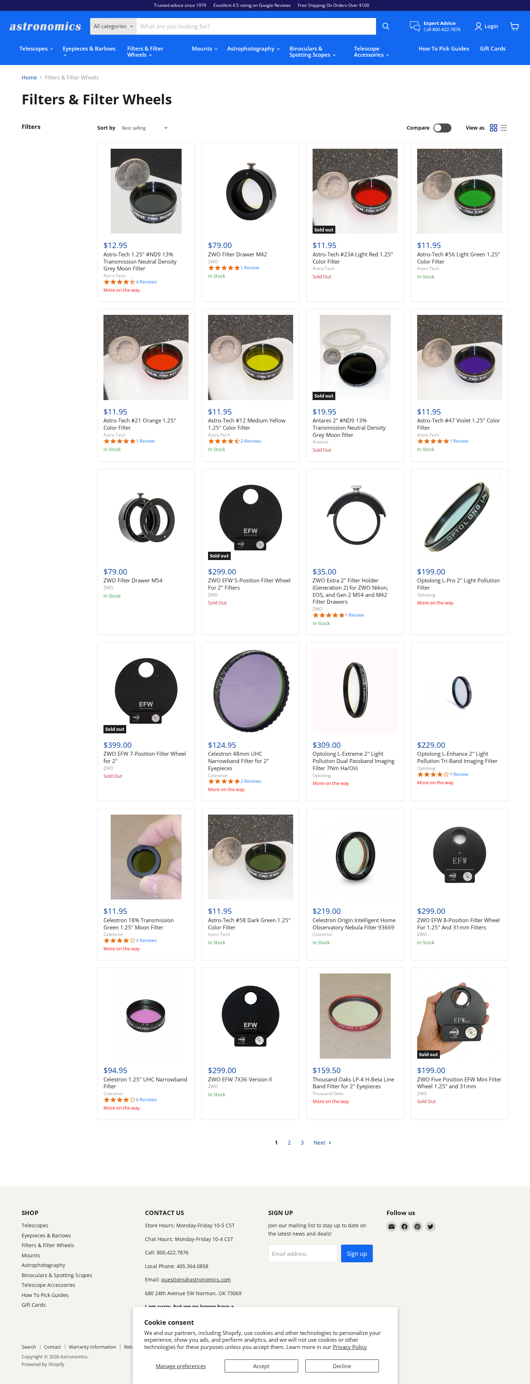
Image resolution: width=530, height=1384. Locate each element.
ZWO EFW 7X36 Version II (240, 1079)
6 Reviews (146, 1100)
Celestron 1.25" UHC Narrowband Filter (145, 1083)
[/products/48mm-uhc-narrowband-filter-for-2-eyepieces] (250, 690)
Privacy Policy (350, 1346)
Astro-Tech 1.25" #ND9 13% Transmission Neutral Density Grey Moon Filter (140, 261)
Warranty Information (92, 1347)
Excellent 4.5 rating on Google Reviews (252, 5)
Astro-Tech (114, 276)
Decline (342, 1366)
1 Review (249, 268)
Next (320, 1142)
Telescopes (34, 48)
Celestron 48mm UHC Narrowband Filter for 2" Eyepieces (238, 760)
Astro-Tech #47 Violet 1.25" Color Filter (458, 424)
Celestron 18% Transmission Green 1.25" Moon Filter (138, 923)
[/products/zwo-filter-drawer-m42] (250, 191)
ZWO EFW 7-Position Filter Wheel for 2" (144, 757)
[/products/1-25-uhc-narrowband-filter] (146, 1016)
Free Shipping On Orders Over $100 (333, 5)
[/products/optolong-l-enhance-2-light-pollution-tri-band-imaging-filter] (459, 690)
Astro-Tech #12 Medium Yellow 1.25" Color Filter (247, 424)
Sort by (106, 128)
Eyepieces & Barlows (89, 48)
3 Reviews (146, 940)
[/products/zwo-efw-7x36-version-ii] (250, 1016)
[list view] (504, 128)
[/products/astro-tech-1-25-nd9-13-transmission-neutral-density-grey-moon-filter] (146, 191)
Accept (261, 1366)
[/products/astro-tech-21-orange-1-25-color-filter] (146, 357)
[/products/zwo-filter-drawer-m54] (146, 517)
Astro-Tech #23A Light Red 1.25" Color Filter (353, 258)
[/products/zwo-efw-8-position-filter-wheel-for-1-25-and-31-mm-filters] (459, 857)
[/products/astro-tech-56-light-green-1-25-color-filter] (459, 191)
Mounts (202, 48)
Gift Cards (492, 48)
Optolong (426, 595)
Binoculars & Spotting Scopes (311, 51)
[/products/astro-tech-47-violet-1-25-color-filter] (459, 357)
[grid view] (494, 128)
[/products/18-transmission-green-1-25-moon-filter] (146, 857)
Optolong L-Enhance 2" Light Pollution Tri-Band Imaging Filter (457, 757)
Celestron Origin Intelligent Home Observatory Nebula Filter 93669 (354, 923)
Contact (52, 1347)
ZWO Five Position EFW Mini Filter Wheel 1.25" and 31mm (459, 1083)
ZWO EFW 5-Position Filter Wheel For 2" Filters (249, 584)
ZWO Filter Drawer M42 (237, 254)
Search (29, 1347)
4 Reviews (146, 282)
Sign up (357, 1253)
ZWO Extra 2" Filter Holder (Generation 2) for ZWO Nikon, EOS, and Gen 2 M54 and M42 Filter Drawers (350, 591)
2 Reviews (250, 441)
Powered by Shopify (43, 1364)
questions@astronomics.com (196, 1279)
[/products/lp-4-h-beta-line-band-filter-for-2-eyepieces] (355, 1016)
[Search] (386, 26)
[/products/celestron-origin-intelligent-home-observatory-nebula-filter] (355, 857)
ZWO (213, 262)
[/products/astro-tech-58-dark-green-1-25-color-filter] (250, 857)
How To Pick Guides (444, 48)
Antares (320, 442)
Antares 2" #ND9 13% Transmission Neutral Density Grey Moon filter (349, 427)
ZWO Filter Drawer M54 (133, 580)
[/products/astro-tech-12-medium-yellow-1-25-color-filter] (250, 357)
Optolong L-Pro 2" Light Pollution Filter (458, 584)
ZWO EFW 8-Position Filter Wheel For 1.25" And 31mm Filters (458, 923)
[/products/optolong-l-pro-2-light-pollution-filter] (459, 517)
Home (29, 77)
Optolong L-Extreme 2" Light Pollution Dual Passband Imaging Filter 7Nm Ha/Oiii (353, 760)
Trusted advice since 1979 (180, 5)
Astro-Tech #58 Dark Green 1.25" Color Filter (249, 923)
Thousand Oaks (328, 1093)
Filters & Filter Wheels (145, 51)
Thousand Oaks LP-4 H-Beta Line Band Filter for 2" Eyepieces (353, 1083)
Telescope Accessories (369, 51)
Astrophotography (251, 48)
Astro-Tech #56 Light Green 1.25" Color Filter (458, 258)
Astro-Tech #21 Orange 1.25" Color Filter (139, 424)
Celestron (218, 775)
